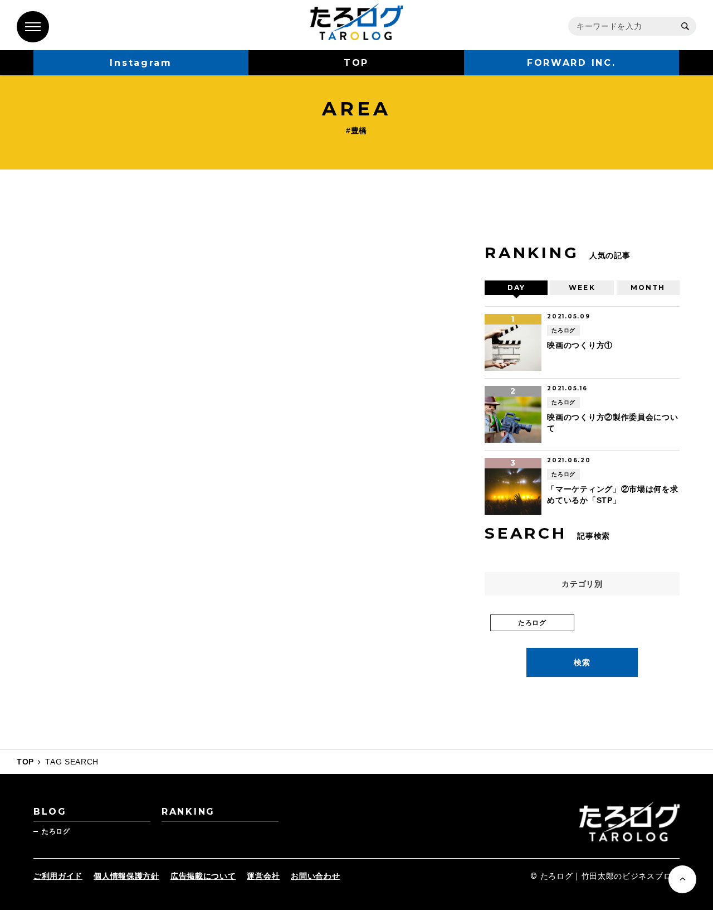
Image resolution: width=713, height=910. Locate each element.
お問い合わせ (315, 876)
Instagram (141, 62)
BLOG (50, 811)
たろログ (56, 831)
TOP (356, 62)
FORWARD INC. (571, 62)
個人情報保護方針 (126, 876)
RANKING (188, 811)
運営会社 (263, 876)
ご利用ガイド (57, 876)
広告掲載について (203, 876)
